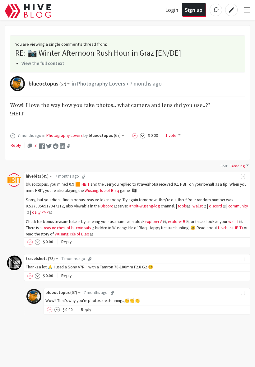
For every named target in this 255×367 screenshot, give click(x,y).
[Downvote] (143, 135)
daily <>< (40, 212)
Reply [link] (16, 145)
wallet (197, 206)
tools (182, 206)
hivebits (37, 176)
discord (215, 206)
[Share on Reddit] (55, 145)
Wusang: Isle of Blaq (102, 190)
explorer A (153, 221)
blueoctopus (47, 83)
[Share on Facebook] (42, 145)
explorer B (176, 221)
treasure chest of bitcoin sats (67, 227)
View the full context (42, 63)
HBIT (85, 184)
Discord (107, 206)
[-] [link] (243, 176)
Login (171, 9)
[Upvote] (136, 135)
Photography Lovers (101, 83)
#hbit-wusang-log (144, 206)
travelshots (40, 258)
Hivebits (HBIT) (230, 227)
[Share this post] (69, 146)
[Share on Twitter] (49, 145)
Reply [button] (66, 241)
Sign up (193, 9)
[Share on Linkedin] (62, 145)
